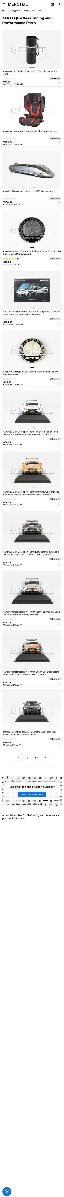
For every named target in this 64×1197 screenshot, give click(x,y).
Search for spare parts (32, 794)
